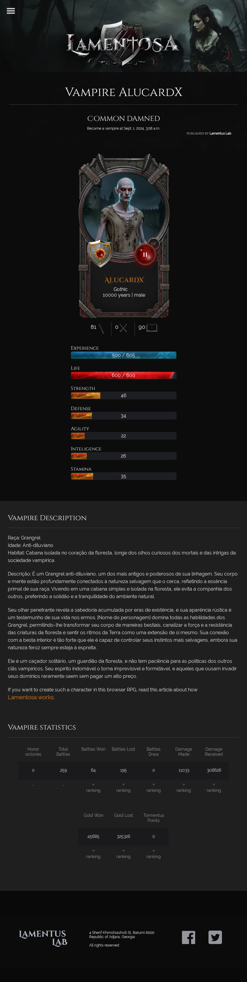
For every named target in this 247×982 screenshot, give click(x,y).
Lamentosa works (31, 697)
